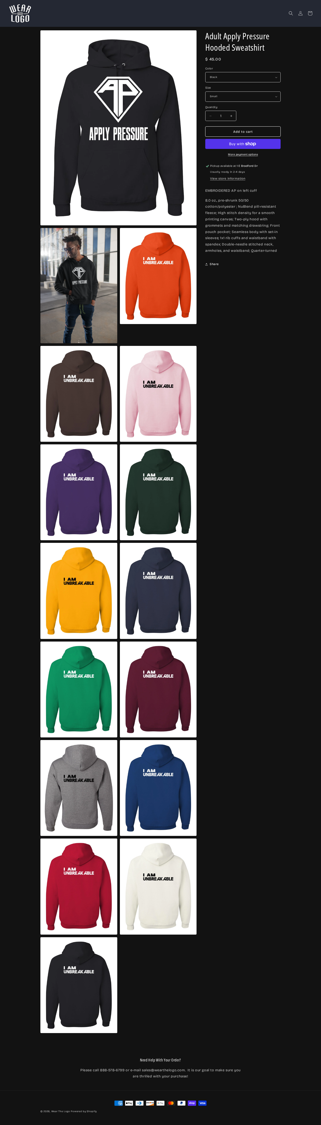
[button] (291, 13)
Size (208, 88)
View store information (227, 178)
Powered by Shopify (84, 1111)
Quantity (211, 107)
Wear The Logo (60, 1111)
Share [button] (214, 264)
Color (209, 68)
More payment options (243, 154)
